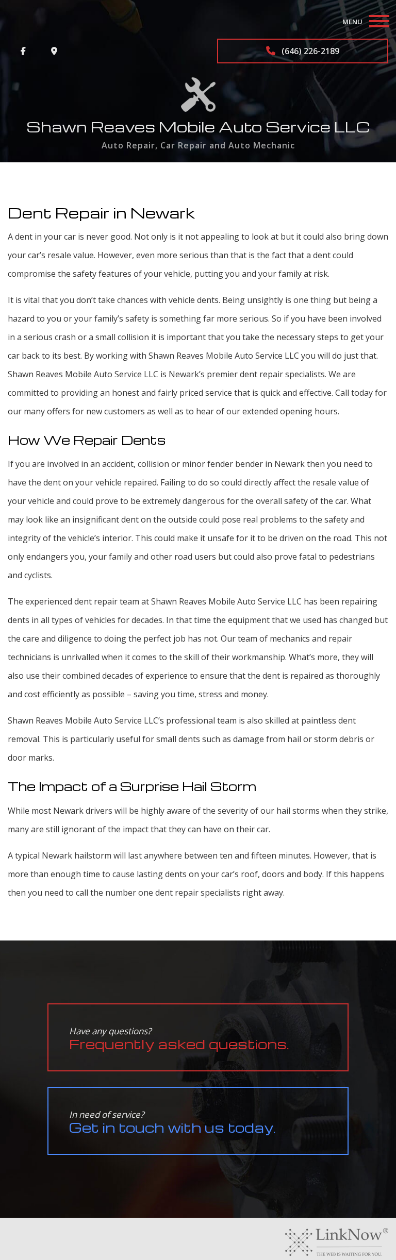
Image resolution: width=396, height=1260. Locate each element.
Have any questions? (179, 1038)
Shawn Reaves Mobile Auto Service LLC (198, 126)
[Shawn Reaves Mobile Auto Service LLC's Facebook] (23, 51)
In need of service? (172, 1122)
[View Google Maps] (54, 51)
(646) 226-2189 (309, 51)
